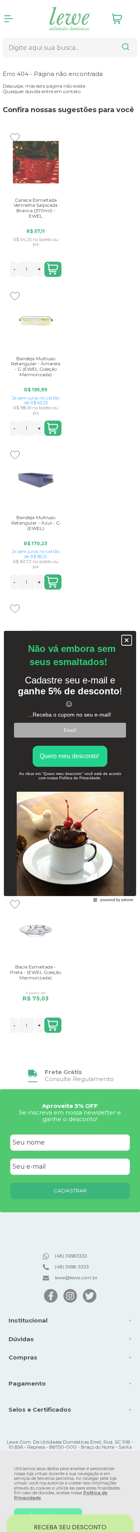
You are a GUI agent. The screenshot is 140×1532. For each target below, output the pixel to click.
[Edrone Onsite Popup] (70, 766)
